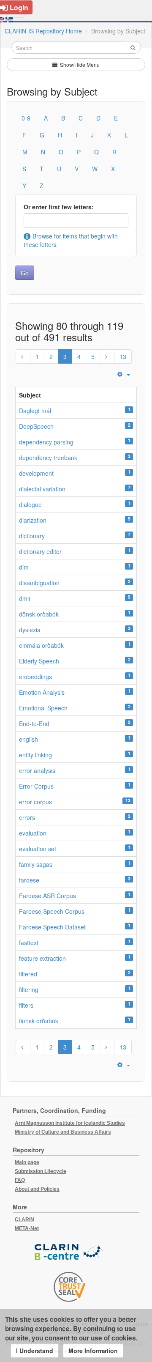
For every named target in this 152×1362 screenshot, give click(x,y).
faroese (29, 880)
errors (27, 817)
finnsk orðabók (38, 1021)
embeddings (35, 676)
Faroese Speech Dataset (52, 927)
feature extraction (42, 958)
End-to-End (34, 723)
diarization (32, 520)
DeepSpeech (36, 426)
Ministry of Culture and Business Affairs (63, 1132)
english (28, 739)
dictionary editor (40, 551)
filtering (28, 989)
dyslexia (30, 629)
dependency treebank (48, 457)
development (36, 473)
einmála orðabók (41, 645)
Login (19, 7)
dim (24, 567)
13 (122, 356)
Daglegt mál (35, 410)
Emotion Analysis (42, 692)
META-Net (27, 1228)
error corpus (35, 801)
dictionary (32, 536)
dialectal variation (42, 489)
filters (26, 1005)
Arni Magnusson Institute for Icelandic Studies (70, 1123)
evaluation (32, 833)
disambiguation (39, 582)
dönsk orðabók (39, 614)
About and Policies (37, 1189)
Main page (27, 1162)
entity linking (35, 755)
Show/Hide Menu (79, 64)
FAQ (20, 1180)
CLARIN (24, 1219)
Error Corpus (36, 786)
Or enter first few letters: (59, 207)
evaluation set (37, 848)
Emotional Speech (43, 708)
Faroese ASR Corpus (47, 895)
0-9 (26, 118)
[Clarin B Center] (70, 1252)
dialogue (30, 504)
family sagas (35, 864)
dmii (24, 598)
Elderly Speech (39, 661)
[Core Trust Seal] (70, 1287)
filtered (28, 974)
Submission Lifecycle (40, 1171)
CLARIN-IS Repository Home (43, 31)
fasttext (28, 942)
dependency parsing (46, 442)
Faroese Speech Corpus (51, 911)
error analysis (37, 770)
